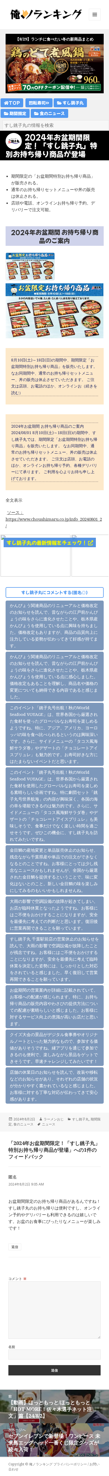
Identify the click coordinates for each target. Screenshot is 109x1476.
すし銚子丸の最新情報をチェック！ (47, 542)
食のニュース (52, 113)
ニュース (48, 1124)
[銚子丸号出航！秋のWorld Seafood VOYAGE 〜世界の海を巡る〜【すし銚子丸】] (35, 555)
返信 (14, 1246)
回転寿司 (37, 103)
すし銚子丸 (73, 103)
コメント (17, 1278)
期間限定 (17, 113)
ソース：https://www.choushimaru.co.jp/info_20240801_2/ (54, 519)
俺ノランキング (41, 1464)
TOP (14, 103)
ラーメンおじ (54, 1119)
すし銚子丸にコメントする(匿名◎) (54, 592)
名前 (11, 1346)
